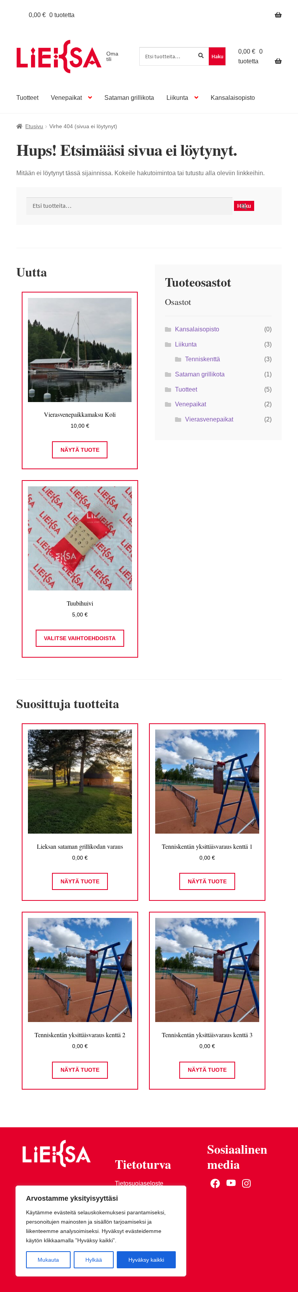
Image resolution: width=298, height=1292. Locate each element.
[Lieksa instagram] (247, 1183)
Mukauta (48, 1260)
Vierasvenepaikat (209, 419)
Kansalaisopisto (233, 97)
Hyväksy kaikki (146, 1260)
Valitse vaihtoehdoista (80, 638)
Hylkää (93, 1260)
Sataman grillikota (129, 97)
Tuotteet (27, 97)
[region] (101, 1231)
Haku (217, 56)
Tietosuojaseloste (139, 1183)
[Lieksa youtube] (231, 1183)
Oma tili (112, 56)
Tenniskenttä (202, 359)
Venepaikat (66, 97)
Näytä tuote (80, 450)
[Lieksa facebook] (215, 1183)
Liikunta (177, 97)
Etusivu (34, 126)
